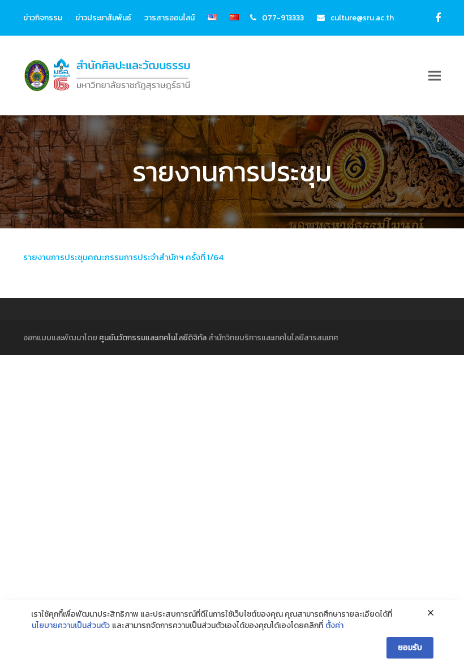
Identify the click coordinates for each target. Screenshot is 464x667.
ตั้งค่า (334, 625)
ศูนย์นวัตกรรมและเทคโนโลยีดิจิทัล (153, 337)
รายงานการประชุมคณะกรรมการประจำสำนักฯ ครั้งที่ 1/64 (123, 256)
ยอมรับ (410, 647)
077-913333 (283, 17)
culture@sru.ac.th (362, 17)
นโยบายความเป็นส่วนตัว (71, 625)
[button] (434, 76)
